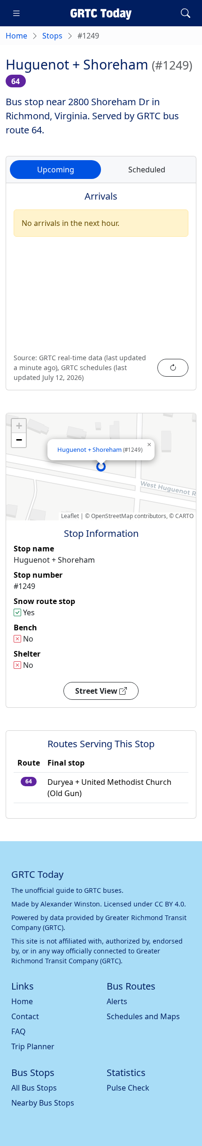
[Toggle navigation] (16, 13)
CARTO (184, 516)
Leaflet (70, 516)
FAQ (18, 1031)
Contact (25, 1016)
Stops (52, 36)
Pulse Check (128, 1088)
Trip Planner (32, 1046)
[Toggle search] (185, 13)
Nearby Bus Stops (42, 1103)
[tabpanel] (101, 292)
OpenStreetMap (112, 516)
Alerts (117, 1001)
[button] (101, 466)
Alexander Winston (70, 903)
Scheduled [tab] (146, 169)
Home (16, 36)
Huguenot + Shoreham (99, 449)
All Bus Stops (34, 1088)
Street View (97, 691)
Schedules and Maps (143, 1016)
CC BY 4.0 (169, 903)
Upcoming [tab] (55, 169)
